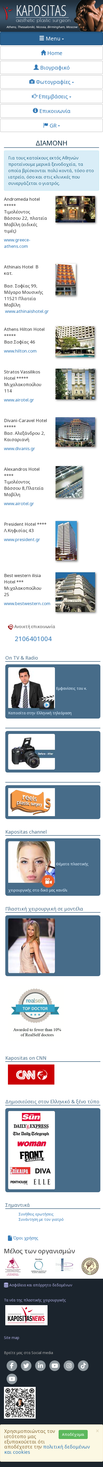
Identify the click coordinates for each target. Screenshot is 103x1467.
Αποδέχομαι (73, 1434)
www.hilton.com (20, 351)
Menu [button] (53, 38)
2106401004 (33, 638)
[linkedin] (40, 1365)
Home (54, 53)
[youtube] (54, 1365)
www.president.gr (22, 539)
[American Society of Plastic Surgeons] (39, 1265)
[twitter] (26, 1365)
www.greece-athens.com (17, 243)
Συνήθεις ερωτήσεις (36, 1214)
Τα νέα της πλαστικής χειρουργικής (35, 1300)
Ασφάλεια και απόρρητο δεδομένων (40, 1284)
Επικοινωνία (54, 111)
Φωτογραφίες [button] (53, 81)
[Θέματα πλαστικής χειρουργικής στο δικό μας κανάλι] (31, 863)
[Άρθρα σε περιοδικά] (31, 1149)
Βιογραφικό (54, 67)
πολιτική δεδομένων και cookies (47, 1449)
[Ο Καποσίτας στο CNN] (31, 1074)
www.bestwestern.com (27, 603)
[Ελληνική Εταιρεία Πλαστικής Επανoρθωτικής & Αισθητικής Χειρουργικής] (90, 1266)
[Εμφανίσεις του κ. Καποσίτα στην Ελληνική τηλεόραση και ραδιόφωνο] (31, 688)
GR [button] (53, 125)
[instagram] (69, 1365)
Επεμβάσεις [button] (53, 96)
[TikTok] (83, 1365)
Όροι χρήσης (25, 1238)
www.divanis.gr (19, 448)
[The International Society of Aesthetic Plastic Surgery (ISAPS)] (64, 1264)
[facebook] (12, 1365)
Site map (11, 1337)
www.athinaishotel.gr (27, 311)
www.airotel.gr (19, 400)
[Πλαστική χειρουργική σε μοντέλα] (31, 945)
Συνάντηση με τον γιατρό (41, 1219)
